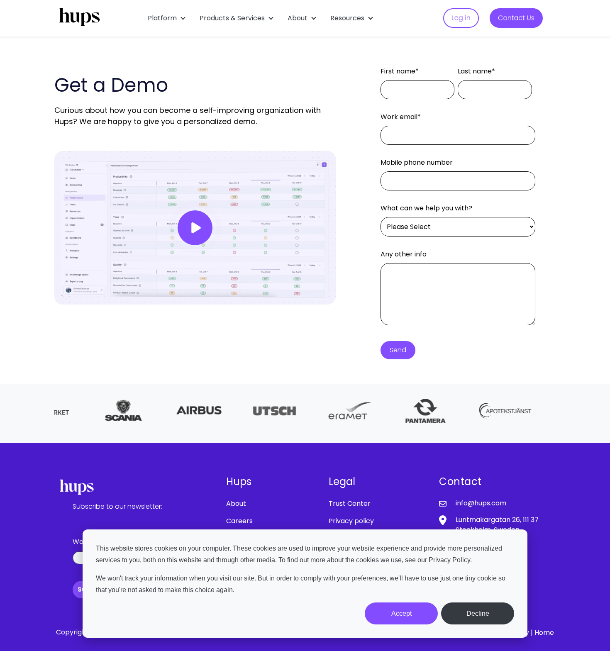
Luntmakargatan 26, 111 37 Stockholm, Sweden (497, 524)
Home (544, 632)
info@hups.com (481, 503)
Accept (401, 613)
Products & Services (232, 18)
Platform (162, 18)
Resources (347, 18)
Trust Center (350, 503)
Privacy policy (351, 521)
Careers (239, 521)
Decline (477, 613)
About (297, 18)
